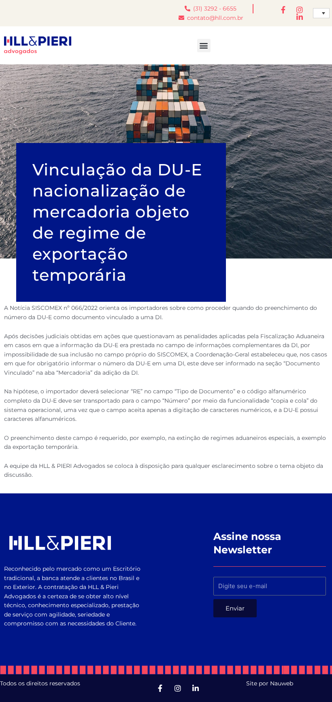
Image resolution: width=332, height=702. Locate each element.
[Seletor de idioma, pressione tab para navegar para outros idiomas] (321, 13)
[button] (204, 45)
